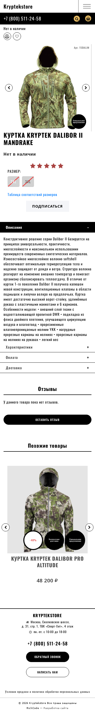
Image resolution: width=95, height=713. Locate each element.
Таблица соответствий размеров (32, 194)
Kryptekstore (18, 6)
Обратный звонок (47, 657)
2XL (13, 181)
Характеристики (19, 347)
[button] (6, 527)
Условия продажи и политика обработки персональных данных (47, 692)
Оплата (12, 357)
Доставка (14, 367)
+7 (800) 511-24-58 (22, 18)
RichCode (33, 707)
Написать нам (47, 672)
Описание (14, 227)
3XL (28, 181)
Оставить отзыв (47, 420)
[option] (47, 87)
